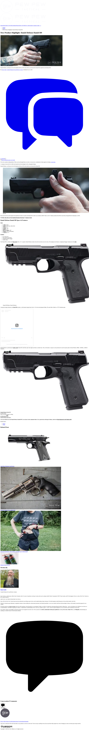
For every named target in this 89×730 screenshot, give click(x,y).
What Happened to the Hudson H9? (64, 419)
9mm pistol (15, 241)
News (4, 28)
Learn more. (53, 162)
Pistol (4, 424)
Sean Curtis (3, 589)
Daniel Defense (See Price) (5, 417)
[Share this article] (5, 158)
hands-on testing (12, 606)
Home (4, 27)
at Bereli (3, 416)
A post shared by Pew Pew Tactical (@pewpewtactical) (17, 344)
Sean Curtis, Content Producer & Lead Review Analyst (12, 69)
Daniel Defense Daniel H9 (5, 412)
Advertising (21, 721)
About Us (17, 721)
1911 (75, 241)
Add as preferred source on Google (8, 160)
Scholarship (26, 721)
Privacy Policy (3, 721)
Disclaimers (13, 721)
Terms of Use (8, 721)
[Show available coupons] (7, 416)
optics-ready (15, 347)
